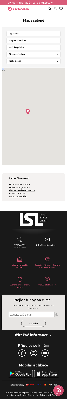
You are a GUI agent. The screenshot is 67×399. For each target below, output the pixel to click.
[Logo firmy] (18, 8)
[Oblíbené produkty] (62, 8)
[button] (28, 112)
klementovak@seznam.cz (22, 190)
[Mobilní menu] (3, 8)
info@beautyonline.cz (47, 245)
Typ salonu (14, 33)
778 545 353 (20, 245)
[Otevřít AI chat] (58, 390)
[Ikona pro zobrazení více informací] (56, 314)
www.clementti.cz (18, 196)
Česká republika (16, 47)
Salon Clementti (19, 178)
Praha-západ (15, 61)
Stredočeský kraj (17, 54)
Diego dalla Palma (17, 40)
